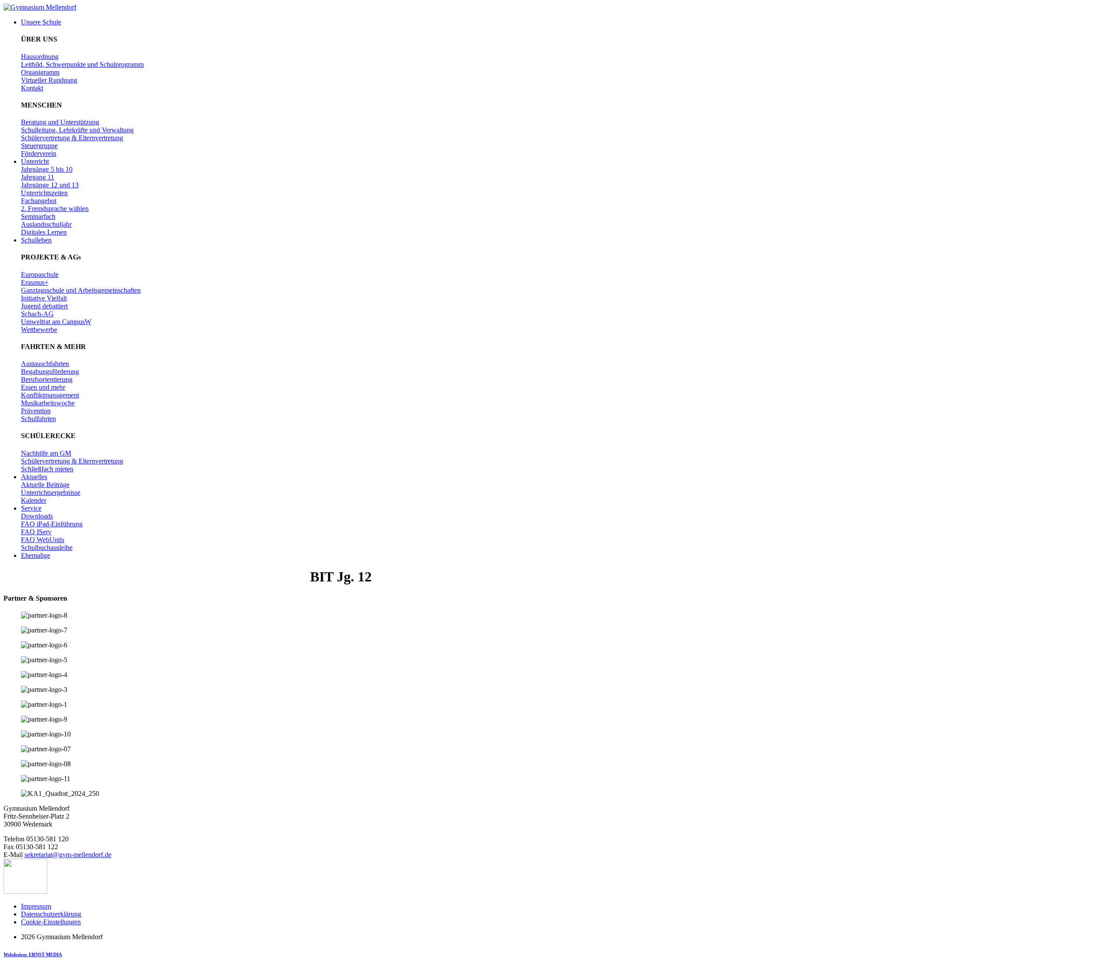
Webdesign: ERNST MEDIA (32, 954)
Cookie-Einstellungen (51, 922)
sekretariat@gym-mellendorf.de (67, 854)
